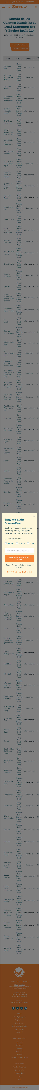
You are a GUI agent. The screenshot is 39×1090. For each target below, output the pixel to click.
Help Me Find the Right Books (19, 558)
